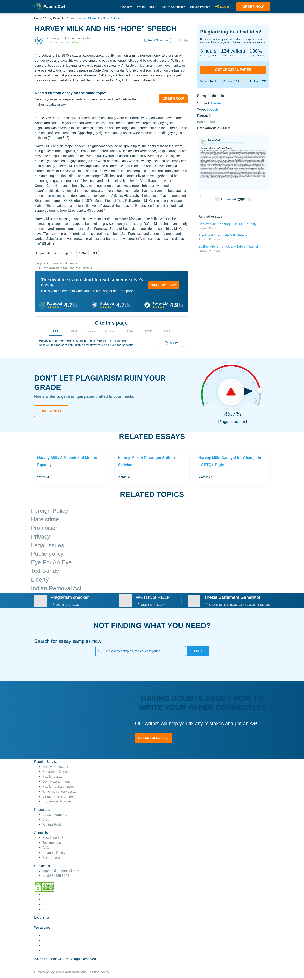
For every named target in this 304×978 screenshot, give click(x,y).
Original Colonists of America (56, 263)
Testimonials (51, 842)
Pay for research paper (59, 786)
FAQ (45, 847)
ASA (130, 331)
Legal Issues (47, 545)
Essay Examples (55, 18)
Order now (253, 6)
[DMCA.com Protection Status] (44, 886)
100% (256, 51)
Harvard (92, 331)
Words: (206, 121)
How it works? (52, 837)
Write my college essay (59, 791)
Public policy (47, 553)
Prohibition (45, 528)
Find (198, 651)
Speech (212, 109)
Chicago (111, 331)
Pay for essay (52, 776)
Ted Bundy (45, 571)
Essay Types (199, 6)
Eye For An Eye (51, 562)
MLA (74, 331)
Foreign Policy (49, 511)
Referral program (54, 857)
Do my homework (55, 766)
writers (233, 51)
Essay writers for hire (57, 796)
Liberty (40, 579)
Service (124, 6)
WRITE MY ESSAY (163, 285)
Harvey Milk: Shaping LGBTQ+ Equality (227, 224)
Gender (216, 103)
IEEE (148, 331)
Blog (45, 819)
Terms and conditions (71, 972)
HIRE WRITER (52, 411)
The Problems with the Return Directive (63, 268)
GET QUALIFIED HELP (153, 737)
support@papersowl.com (60, 871)
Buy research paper (56, 801)
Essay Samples (172, 6)
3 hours (208, 51)
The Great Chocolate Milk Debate (222, 235)
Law (71, 18)
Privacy (40, 536)
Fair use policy (98, 972)
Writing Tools (145, 6)
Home (38, 18)
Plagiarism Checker (56, 771)
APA (55, 331)
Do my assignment (56, 781)
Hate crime (45, 519)
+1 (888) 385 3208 (55, 876)
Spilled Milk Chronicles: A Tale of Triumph (228, 246)
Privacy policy (44, 972)
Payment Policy (53, 852)
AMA (167, 331)
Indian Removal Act (56, 588)
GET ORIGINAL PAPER (233, 70)
